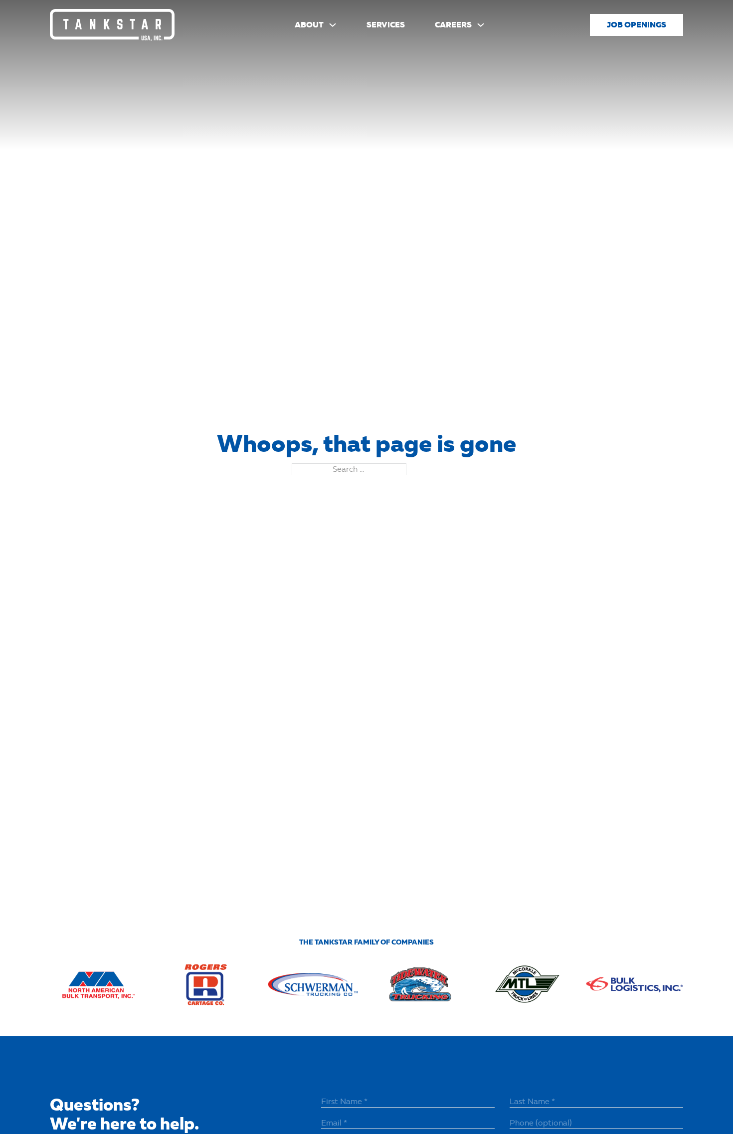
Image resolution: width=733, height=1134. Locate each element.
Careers (453, 24)
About (309, 24)
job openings (636, 24)
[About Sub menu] (333, 25)
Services (385, 24)
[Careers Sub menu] (481, 25)
